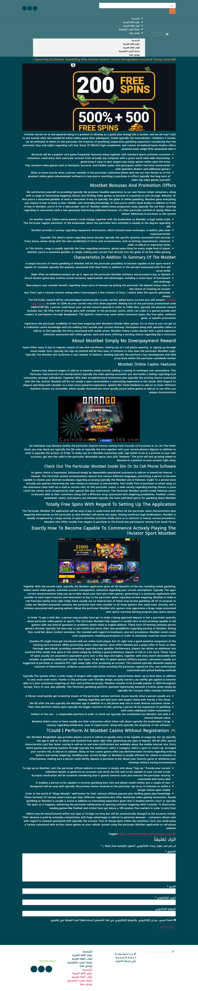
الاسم (171, 886)
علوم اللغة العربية (131, 44)
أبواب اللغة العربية (131, 48)
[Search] (172, 11)
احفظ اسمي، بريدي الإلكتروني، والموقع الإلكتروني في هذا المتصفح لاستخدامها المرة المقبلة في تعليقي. (111, 920)
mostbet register (165, 834)
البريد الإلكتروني (165, 898)
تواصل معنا (134, 33)
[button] (89, 36)
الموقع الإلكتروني (165, 909)
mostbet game (146, 834)
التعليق (170, 851)
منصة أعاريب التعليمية (129, 51)
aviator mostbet (128, 834)
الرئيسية (136, 40)
